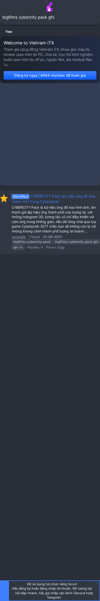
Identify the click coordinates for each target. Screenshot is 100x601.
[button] (4, 6)
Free (61, 247)
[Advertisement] (50, 136)
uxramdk (19, 237)
